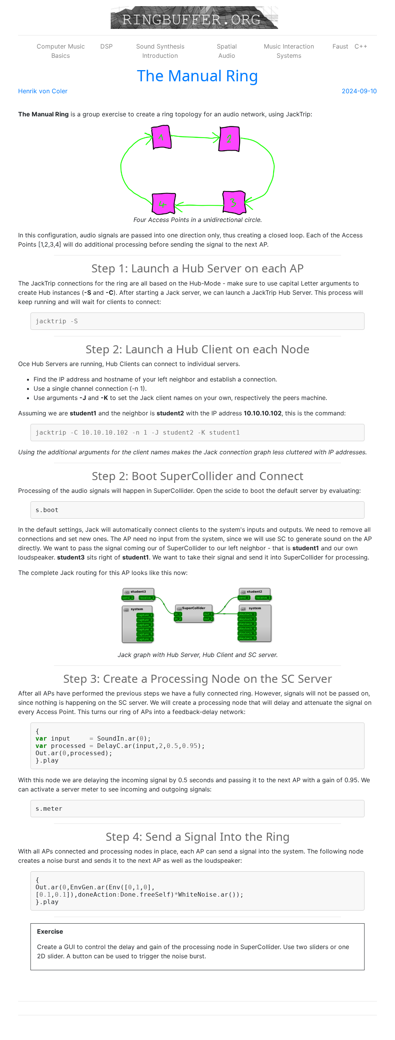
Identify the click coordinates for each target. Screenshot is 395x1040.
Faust (340, 46)
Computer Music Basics (61, 50)
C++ (361, 46)
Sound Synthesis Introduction (160, 50)
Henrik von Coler (43, 91)
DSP (106, 46)
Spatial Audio (227, 50)
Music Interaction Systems (289, 50)
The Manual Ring (197, 75)
